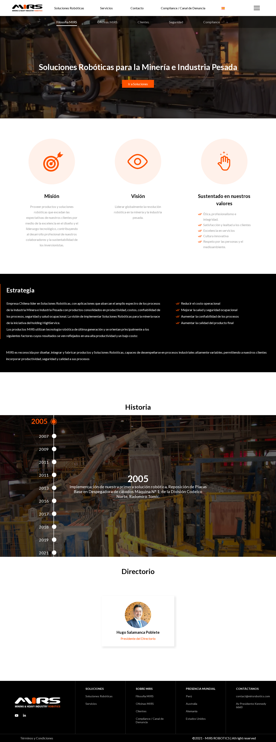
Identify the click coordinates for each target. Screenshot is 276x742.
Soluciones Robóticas (69, 8)
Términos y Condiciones (36, 738)
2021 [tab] (44, 552)
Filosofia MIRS (66, 22)
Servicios (106, 8)
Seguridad (176, 22)
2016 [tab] (44, 501)
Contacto (137, 8)
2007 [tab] (44, 436)
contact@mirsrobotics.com (253, 696)
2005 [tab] (39, 421)
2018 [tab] (44, 526)
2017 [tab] (44, 513)
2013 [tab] (44, 488)
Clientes (143, 22)
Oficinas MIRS (107, 22)
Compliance (211, 22)
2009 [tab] (44, 449)
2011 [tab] (44, 462)
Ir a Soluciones (138, 84)
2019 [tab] (44, 539)
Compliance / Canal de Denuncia (183, 8)
